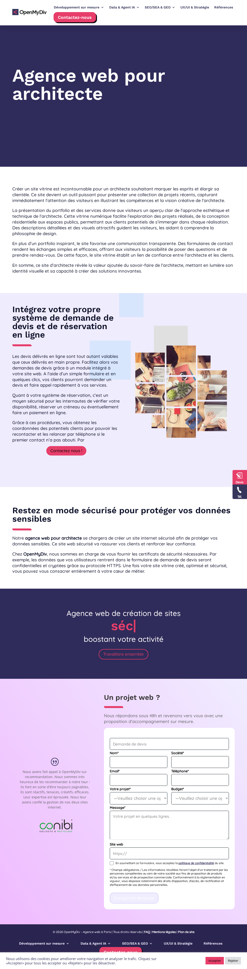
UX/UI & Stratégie (178, 943)
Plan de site (186, 932)
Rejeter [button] (233, 960)
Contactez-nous (75, 17)
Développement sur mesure (42, 943)
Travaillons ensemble (123, 654)
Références (213, 943)
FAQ (147, 932)
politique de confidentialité (196, 863)
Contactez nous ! (66, 450)
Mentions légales (164, 932)
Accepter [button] (214, 960)
